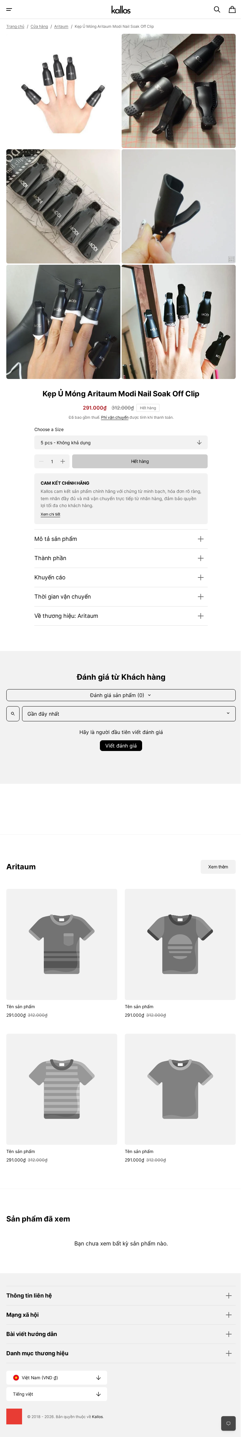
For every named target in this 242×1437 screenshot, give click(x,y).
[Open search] (13, 706)
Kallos (97, 1416)
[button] (9, 9)
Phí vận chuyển (112, 410)
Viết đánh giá (119, 739)
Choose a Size (46, 422)
